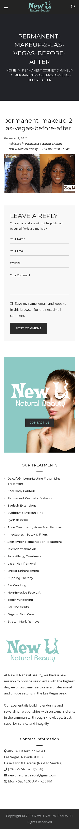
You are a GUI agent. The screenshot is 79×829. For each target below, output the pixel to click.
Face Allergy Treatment (24, 556)
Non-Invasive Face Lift (24, 592)
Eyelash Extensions (21, 505)
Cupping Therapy (20, 578)
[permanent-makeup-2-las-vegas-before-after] (39, 156)
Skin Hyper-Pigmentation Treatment (34, 542)
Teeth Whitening (20, 600)
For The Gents (18, 607)
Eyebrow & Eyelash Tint (25, 513)
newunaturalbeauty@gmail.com (31, 775)
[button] (73, 7)
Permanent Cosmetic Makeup (47, 70)
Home (11, 70)
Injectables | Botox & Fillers (27, 534)
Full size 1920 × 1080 (55, 149)
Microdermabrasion (21, 549)
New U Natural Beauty (23, 149)
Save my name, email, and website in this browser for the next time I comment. (38, 309)
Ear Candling (16, 585)
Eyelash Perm (17, 520)
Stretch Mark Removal (23, 621)
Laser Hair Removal (21, 563)
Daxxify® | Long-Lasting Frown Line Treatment (34, 481)
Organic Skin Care (20, 614)
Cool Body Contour (21, 491)
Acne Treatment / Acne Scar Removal (34, 527)
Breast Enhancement (23, 571)
